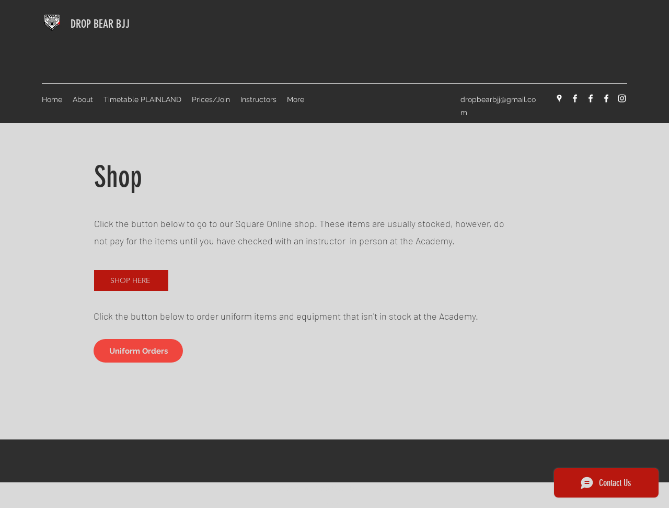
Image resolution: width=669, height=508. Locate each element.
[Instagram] (622, 98)
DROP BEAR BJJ (100, 24)
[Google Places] (559, 98)
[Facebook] (575, 98)
